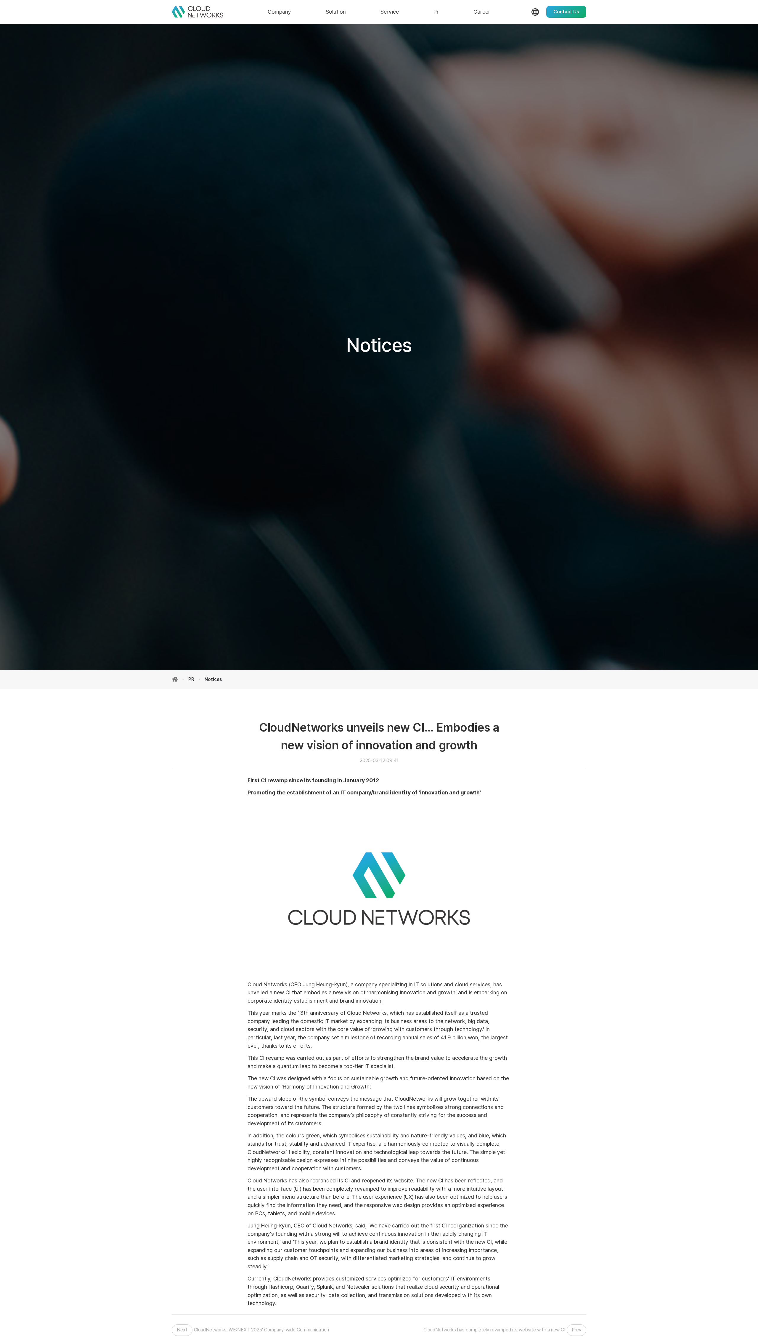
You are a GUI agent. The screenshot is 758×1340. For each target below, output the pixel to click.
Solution (336, 12)
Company (279, 12)
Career (481, 12)
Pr (436, 12)
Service (389, 12)
